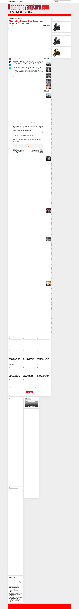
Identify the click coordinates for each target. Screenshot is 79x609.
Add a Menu (21, 1)
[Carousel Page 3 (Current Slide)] (31, 406)
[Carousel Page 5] (34, 406)
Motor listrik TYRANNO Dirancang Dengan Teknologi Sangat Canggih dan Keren (29, 359)
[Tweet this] (45, 25)
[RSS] (28, 146)
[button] (70, 1)
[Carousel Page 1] (28, 406)
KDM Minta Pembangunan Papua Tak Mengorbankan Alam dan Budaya (43, 347)
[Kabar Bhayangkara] (28, 8)
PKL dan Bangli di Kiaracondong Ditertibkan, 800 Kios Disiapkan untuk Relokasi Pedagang (15, 586)
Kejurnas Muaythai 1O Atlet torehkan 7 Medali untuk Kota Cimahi (14, 590)
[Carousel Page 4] (33, 406)
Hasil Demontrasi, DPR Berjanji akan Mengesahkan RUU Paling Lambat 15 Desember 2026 (15, 347)
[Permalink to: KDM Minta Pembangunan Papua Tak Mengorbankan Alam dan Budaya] (43, 342)
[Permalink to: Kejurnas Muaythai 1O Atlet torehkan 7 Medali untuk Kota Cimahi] (48, 75)
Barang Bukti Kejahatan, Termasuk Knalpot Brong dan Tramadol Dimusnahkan (15, 594)
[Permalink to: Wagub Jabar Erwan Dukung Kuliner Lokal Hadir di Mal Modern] (15, 353)
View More (29, 392)
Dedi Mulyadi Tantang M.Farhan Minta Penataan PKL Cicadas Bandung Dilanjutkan (43, 359)
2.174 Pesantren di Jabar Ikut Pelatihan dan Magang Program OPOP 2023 (37, 151)
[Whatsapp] (49, 25)
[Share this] (43, 25)
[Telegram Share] (47, 25)
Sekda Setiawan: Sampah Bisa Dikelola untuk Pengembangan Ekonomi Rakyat (18, 151)
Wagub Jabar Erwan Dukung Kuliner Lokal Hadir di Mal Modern (14, 359)
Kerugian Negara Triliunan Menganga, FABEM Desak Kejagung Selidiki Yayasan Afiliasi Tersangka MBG (29, 347)
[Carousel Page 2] (30, 406)
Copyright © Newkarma (13, 607)
